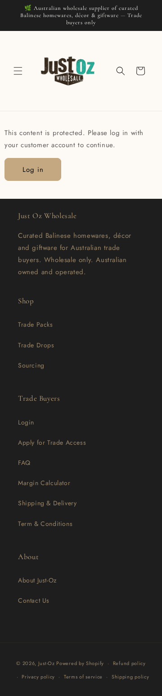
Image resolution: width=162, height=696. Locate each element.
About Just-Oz (37, 580)
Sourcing (31, 365)
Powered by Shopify (80, 663)
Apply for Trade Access (52, 442)
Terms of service (83, 676)
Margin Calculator (44, 482)
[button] (18, 71)
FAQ (24, 462)
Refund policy (129, 663)
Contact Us (34, 600)
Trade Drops (36, 345)
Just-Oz (46, 663)
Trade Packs (35, 324)
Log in (33, 170)
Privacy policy (38, 676)
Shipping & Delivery (47, 503)
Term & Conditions (45, 523)
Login (26, 422)
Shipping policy (130, 676)
